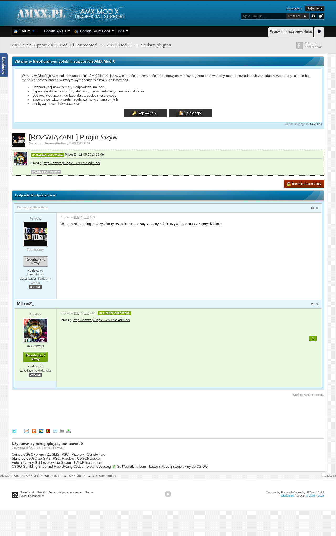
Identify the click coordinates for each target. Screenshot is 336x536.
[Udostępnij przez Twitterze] (14, 431)
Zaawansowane (313, 16)
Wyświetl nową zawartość (291, 32)
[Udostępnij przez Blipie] (34, 431)
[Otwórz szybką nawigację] (319, 31)
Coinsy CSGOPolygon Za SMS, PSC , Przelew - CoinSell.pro (58, 454)
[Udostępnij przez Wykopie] (26, 431)
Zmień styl (27, 492)
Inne (121, 31)
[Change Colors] (320, 15)
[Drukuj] (62, 431)
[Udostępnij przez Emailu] (55, 431)
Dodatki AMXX (54, 31)
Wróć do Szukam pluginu (308, 394)
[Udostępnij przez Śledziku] (41, 431)
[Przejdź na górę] (168, 494)
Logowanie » (294, 8)
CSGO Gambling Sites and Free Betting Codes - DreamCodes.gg (61, 467)
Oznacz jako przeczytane (65, 492)
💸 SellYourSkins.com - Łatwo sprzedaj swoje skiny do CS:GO (160, 467)
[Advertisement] (107, 411)
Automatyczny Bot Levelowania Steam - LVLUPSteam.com (57, 463)
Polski (41, 492)
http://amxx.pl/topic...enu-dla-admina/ (72, 163)
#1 (313, 208)
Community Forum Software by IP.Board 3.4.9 (295, 492)
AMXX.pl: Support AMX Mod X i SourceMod (30, 476)
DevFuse (316, 124)
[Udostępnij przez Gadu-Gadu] (48, 431)
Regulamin (329, 475)
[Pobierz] (68, 431)
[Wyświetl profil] (35, 234)
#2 (313, 303)
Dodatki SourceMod (94, 31)
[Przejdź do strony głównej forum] (70, 13)
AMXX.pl (300, 495)
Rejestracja (314, 8)
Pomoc (89, 492)
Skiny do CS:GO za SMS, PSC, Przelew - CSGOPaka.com (57, 458)
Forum (24, 31)
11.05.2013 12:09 (91, 155)
